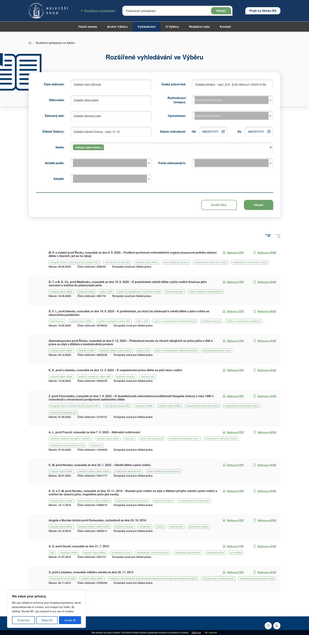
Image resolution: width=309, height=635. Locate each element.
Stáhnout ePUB (267, 252)
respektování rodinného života (211, 262)
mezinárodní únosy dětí (117, 262)
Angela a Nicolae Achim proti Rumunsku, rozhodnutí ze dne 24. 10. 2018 (97, 520)
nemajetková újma (121, 552)
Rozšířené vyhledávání (99, 11)
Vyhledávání (147, 27)
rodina (160, 526)
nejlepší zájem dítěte (147, 262)
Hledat (221, 11)
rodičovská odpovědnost (63, 412)
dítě (52, 552)
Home (30, 43)
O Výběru (172, 27)
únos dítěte (236, 552)
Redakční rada (199, 27)
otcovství (129, 438)
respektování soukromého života (250, 262)
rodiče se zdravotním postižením (244, 321)
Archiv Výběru (117, 27)
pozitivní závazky (126, 376)
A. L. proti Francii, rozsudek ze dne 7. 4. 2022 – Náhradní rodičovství (94, 432)
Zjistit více (196, 632)
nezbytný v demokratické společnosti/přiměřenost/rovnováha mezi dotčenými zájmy (153, 578)
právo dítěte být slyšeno (175, 262)
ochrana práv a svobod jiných (218, 578)
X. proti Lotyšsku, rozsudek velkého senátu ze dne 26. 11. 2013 (91, 572)
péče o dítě (106, 291)
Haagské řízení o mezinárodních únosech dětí (74, 262)
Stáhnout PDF (235, 252)
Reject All (47, 620)
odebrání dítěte (86, 291)
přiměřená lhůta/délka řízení (184, 438)
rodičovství (96, 445)
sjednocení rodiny (163, 500)
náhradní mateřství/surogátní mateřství (70, 438)
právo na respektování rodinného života (139, 291)
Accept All (70, 620)
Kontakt (225, 27)
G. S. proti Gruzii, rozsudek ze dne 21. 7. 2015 (79, 546)
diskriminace (57, 321)
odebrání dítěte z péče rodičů (115, 350)
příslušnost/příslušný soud (216, 350)
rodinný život (147, 376)
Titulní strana (87, 27)
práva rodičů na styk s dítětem (94, 500)
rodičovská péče (174, 291)
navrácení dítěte (144, 405)
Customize (23, 620)
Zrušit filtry (219, 205)
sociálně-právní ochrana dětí (194, 500)
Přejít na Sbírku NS (263, 11)
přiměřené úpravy (211, 321)
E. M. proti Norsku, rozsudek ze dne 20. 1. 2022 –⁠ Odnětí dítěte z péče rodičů (100, 465)
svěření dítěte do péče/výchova (205, 291)
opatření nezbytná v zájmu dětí (114, 321)
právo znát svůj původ (151, 438)
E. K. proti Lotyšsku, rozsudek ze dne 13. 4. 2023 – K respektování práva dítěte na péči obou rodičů (115, 370)
